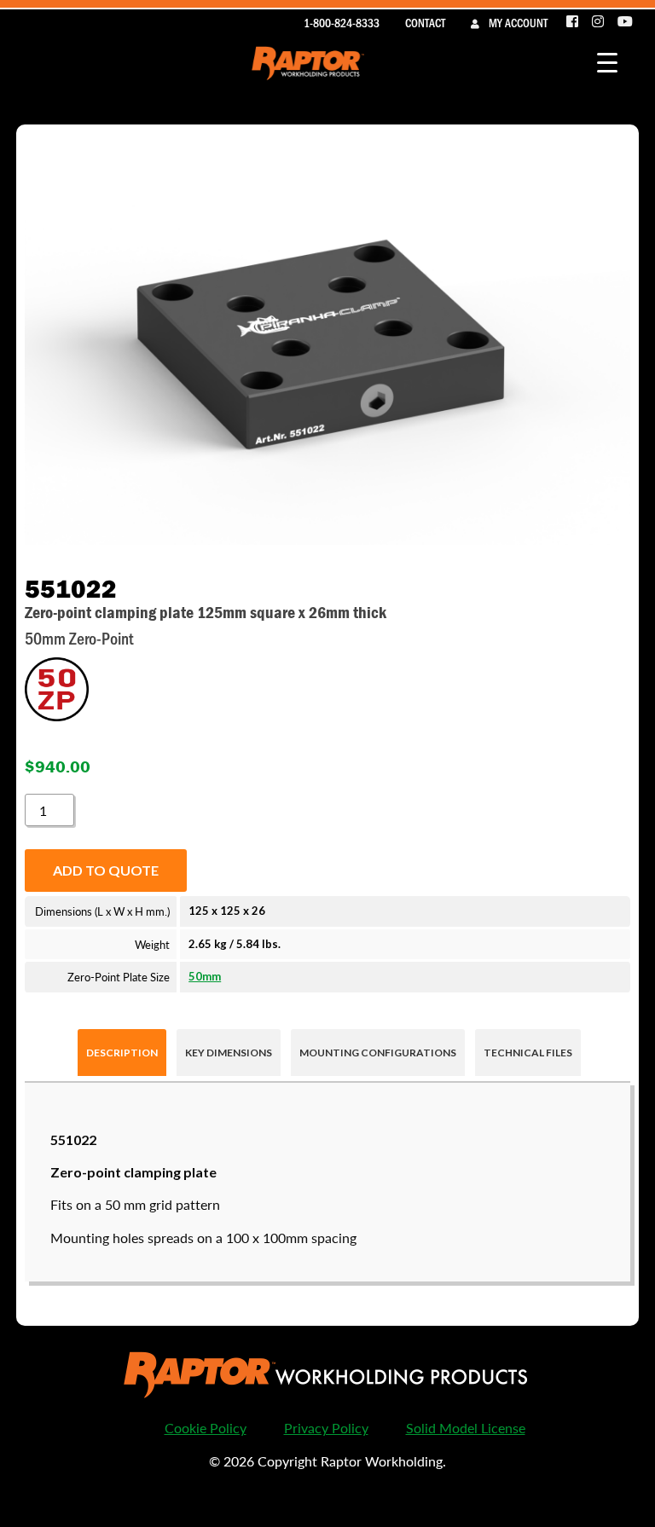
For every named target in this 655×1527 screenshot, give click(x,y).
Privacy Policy (326, 1427)
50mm (204, 976)
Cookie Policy (205, 1427)
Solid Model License (465, 1427)
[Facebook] (573, 22)
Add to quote (106, 870)
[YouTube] (625, 22)
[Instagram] (599, 22)
